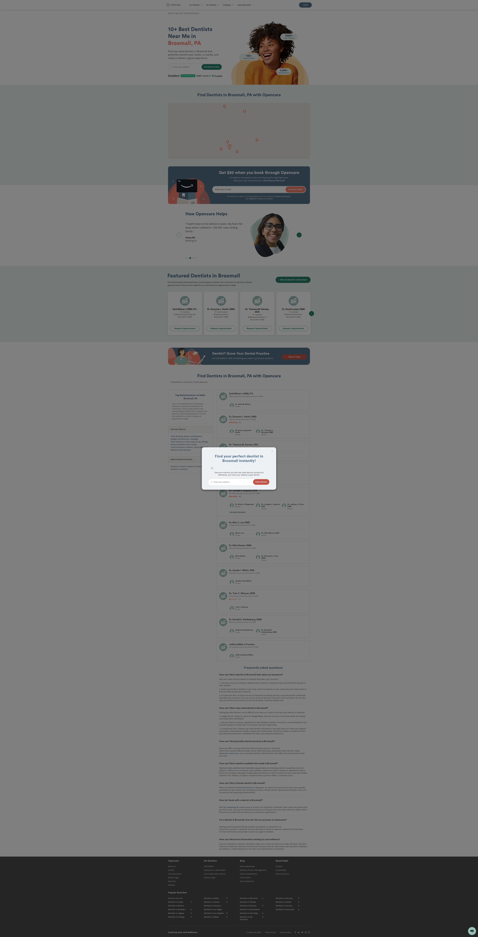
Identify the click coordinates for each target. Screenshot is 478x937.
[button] (261, 482)
